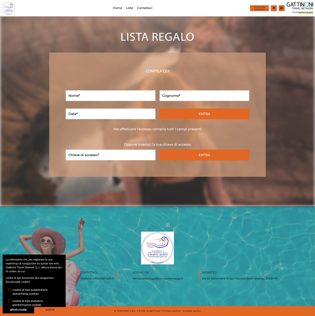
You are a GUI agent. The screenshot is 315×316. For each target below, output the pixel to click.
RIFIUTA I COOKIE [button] (18, 310)
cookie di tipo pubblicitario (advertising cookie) (30, 291)
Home (117, 8)
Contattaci (144, 8)
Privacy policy (171, 310)
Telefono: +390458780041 (97, 278)
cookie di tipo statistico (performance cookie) (27, 302)
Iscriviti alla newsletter (259, 8)
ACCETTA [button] (49, 310)
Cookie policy (192, 310)
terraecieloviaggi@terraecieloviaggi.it (158, 278)
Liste (129, 8)
